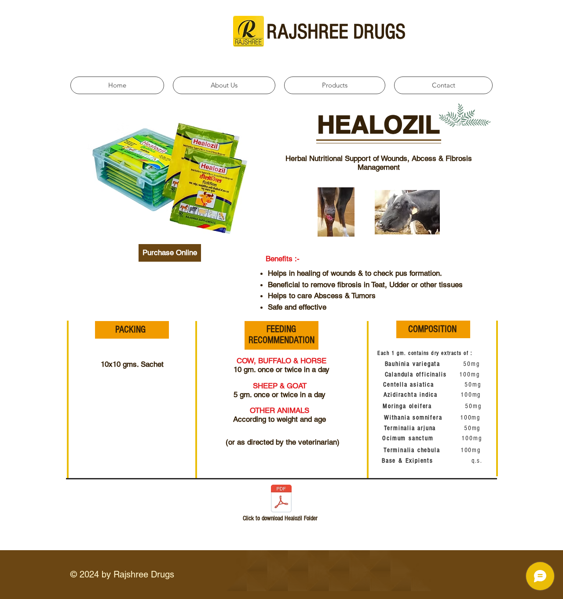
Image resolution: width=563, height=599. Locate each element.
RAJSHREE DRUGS (336, 32)
